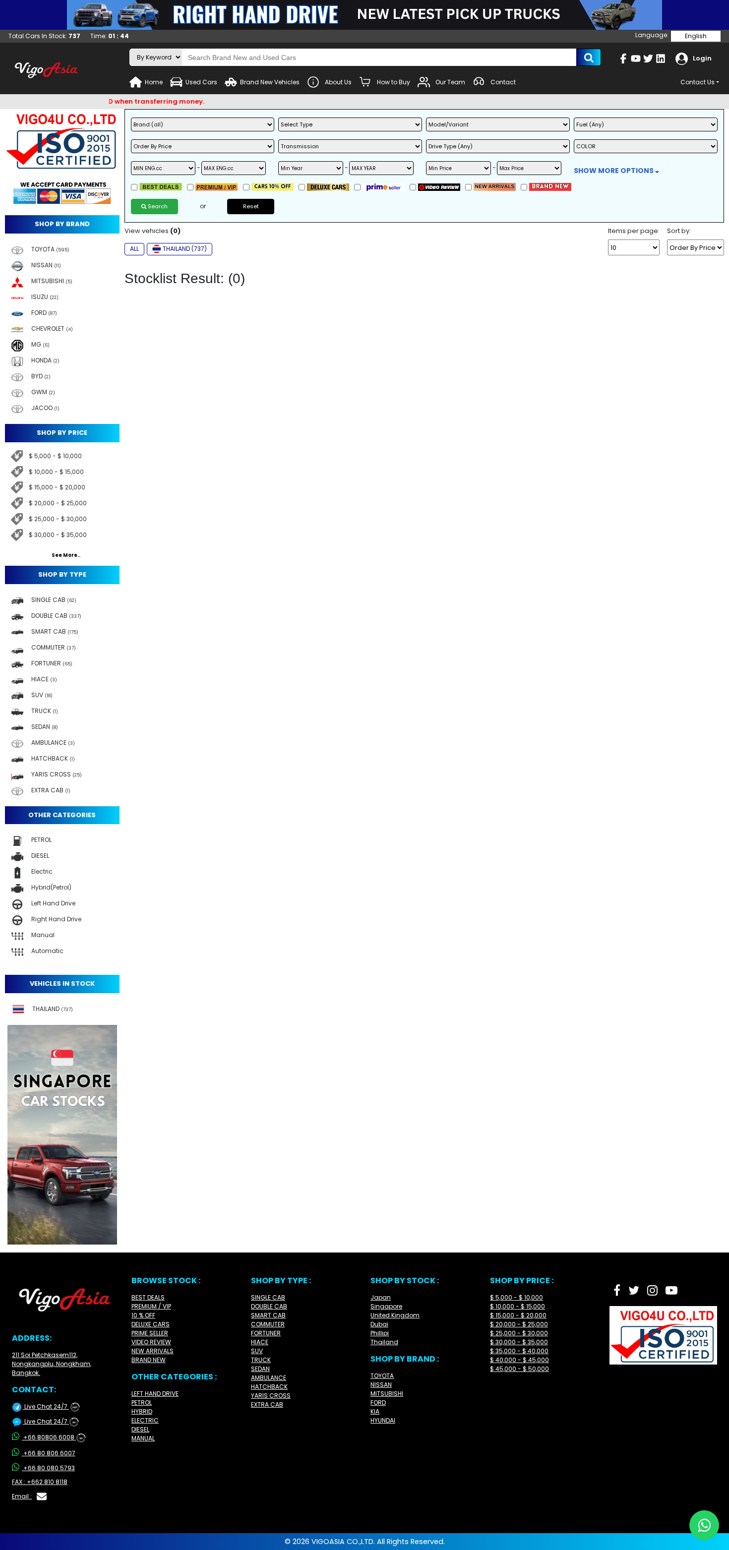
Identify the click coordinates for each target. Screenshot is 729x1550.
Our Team (450, 82)
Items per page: (634, 231)
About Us (338, 82)
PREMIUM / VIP (151, 1306)
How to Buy (393, 82)
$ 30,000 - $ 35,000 (58, 535)
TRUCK (261, 1360)
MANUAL (143, 1438)
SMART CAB (268, 1315)
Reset (251, 206)
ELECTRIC (145, 1420)
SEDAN (260, 1369)
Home (154, 82)
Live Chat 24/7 (50, 1406)
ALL (134, 248)
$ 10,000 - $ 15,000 (56, 472)
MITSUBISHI (386, 1393)
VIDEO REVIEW (151, 1342)
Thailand (384, 1342)
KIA (374, 1411)
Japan (380, 1297)
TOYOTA (382, 1375)
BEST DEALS (148, 1297)
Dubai (379, 1324)
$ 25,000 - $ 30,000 (58, 519)
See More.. (66, 555)
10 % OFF (143, 1315)
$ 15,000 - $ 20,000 (57, 487)
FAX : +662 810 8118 (39, 1482)
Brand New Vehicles (270, 82)
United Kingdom (395, 1315)
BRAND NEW (148, 1360)
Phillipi (379, 1333)
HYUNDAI (382, 1420)
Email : (22, 1496)
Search (157, 206)
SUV (257, 1351)
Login (702, 58)
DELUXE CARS (150, 1324)
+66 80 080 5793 (49, 1468)
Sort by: (679, 231)
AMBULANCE (268, 1377)
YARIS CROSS (271, 1395)
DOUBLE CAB (269, 1306)
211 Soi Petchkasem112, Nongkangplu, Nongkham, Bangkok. (51, 1364)
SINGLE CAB (268, 1297)
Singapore (386, 1306)
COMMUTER (268, 1324)
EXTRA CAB (267, 1404)
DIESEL (140, 1429)
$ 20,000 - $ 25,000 (58, 503)
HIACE (259, 1342)
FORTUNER (266, 1333)
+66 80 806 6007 (49, 1453)
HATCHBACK (269, 1386)
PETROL (141, 1402)
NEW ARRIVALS (152, 1351)
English (696, 36)
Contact (503, 82)
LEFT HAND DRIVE (155, 1393)
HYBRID (141, 1411)
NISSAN (381, 1384)
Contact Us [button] (697, 82)
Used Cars (201, 82)
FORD (378, 1402)
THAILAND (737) (185, 248)
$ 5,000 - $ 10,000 (55, 456)
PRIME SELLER (149, 1333)
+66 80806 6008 (53, 1437)
